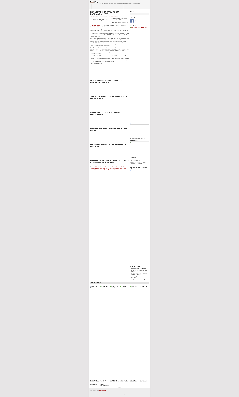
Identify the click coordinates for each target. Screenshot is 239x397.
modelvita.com (102, 390)
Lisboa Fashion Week (95, 168)
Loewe (101, 168)
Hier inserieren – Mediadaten (115, 395)
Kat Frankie (122, 166)
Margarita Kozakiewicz (114, 168)
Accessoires (96, 6)
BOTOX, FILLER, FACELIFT (135, 158)
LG (125, 166)
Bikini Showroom (101, 166)
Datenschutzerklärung (143, 395)
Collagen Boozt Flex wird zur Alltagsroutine (139, 279)
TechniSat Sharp (113, 169)
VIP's (147, 6)
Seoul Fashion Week (101, 169)
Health (113, 6)
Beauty (105, 6)
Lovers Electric (106, 168)
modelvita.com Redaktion (94, 16)
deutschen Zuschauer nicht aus (98, 25)
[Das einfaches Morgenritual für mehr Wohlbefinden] (94, 332)
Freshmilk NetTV (108, 166)
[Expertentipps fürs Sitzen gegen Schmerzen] (114, 332)
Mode (126, 6)
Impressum (132, 395)
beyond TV (95, 166)
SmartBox (108, 169)
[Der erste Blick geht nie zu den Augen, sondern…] (144, 332)
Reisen (140, 6)
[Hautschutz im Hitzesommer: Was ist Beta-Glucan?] (134, 332)
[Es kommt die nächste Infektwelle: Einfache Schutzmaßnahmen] (104, 332)
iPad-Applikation (115, 166)
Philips (121, 168)
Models (133, 6)
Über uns (126, 395)
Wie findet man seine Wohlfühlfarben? (138, 268)
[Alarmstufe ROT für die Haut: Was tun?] (124, 332)
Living (120, 6)
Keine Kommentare (114, 16)
